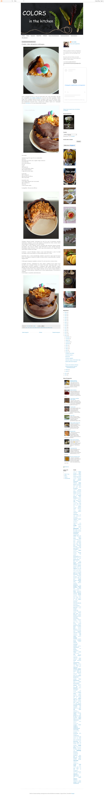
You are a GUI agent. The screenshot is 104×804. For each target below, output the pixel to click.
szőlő (78, 736)
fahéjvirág (74, 539)
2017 (66, 327)
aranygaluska (79, 477)
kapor (80, 581)
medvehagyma (75, 650)
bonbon (74, 491)
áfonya (79, 471)
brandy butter (75, 494)
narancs (75, 663)
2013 (66, 333)
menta (80, 651)
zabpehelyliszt (76, 775)
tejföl (80, 740)
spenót (79, 717)
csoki (28, 327)
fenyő (74, 547)
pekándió (74, 679)
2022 (66, 319)
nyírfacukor (75, 667)
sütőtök (79, 718)
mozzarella (75, 659)
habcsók (74, 567)
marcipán (75, 644)
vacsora (75, 760)
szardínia (74, 722)
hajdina (78, 568)
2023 (66, 317)
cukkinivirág (75, 512)
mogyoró (79, 655)
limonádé (79, 629)
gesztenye (78, 557)
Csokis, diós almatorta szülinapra (71, 364)
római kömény (78, 704)
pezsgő (74, 684)
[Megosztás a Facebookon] (42, 326)
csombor (79, 525)
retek (76, 699)
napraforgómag (76, 662)
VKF (74, 769)
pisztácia (75, 685)
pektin (74, 681)
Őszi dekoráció (25, 37)
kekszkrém (79, 591)
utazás (80, 757)
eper (78, 535)
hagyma (75, 568)
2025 (66, 314)
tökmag (74, 747)
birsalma (79, 489)
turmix (80, 755)
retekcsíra (79, 699)
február (67, 369)
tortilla (74, 746)
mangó (74, 641)
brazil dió (75, 495)
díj (80, 528)
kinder (77, 597)
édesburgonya (76, 532)
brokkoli (79, 495)
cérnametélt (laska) (77, 502)
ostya (76, 669)
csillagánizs (75, 519)
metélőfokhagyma (76, 653)
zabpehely (75, 773)
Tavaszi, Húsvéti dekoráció (54, 35)
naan (74, 661)
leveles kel (75, 625)
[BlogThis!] (39, 326)
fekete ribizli (78, 544)
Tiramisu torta (72, 406)
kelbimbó (74, 592)
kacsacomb (79, 575)
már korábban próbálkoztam (36, 97)
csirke (74, 524)
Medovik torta (72, 431)
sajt (74, 709)
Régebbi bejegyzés (56, 332)
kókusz (79, 599)
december (68, 337)
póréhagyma (75, 689)
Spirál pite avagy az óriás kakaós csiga (72, 359)
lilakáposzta (75, 629)
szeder (79, 724)
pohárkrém (75, 687)
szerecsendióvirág (76, 730)
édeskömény (75, 533)
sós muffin (79, 715)
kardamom (38, 327)
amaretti (79, 476)
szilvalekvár (75, 734)
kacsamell (79, 576)
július (67, 345)
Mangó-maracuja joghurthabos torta (73, 381)
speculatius (75, 717)
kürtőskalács (75, 620)
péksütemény (76, 680)
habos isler (79, 567)
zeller (74, 776)
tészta (78, 742)
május (67, 348)
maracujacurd (75, 643)
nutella (77, 665)
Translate (73, 136)
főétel (80, 550)
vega (80, 764)
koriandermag (75, 610)
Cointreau (79, 507)
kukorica (74, 616)
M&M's (74, 631)
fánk (77, 539)
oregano (79, 668)
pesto (80, 681)
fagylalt (74, 538)
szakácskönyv (76, 720)
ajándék (74, 474)
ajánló (78, 474)
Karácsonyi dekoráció (65, 35)
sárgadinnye (75, 710)
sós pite (75, 716)
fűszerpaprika (76, 556)
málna (74, 636)
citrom (79, 506)
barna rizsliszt (78, 487)
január (67, 371)
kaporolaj (74, 582)
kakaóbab (75, 580)
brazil (80, 494)
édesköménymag (76, 534)
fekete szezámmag (77, 545)
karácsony (75, 585)
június (67, 346)
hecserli (77, 570)
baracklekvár (78, 484)
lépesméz (79, 624)
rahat (80, 696)
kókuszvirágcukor (76, 605)
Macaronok (67, 356)
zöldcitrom (75, 779)
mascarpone (76, 647)
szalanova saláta (77, 721)
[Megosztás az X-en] (41, 326)
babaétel (79, 480)
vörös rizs (79, 769)
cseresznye (75, 517)
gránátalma (75, 564)
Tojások (65, 477)
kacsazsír (75, 577)
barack (74, 484)
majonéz (79, 632)
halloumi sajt (75, 569)
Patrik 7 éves (66, 474)
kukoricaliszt (75, 617)
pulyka (74, 693)
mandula (75, 638)
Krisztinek (28, 103)
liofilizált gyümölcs (76, 630)
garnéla (74, 557)
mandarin (75, 637)
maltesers (79, 636)
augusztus (68, 343)
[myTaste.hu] (66, 466)
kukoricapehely (76, 618)
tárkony (74, 740)
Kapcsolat (33, 35)
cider (74, 506)
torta (46, 327)
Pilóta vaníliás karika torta (75, 422)
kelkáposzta (79, 592)
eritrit (80, 535)
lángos (80, 620)
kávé (74, 588)
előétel (74, 535)
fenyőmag (77, 547)
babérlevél (75, 482)
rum (77, 708)
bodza (74, 490)
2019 (66, 324)
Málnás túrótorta (73, 390)
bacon (80, 482)
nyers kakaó (78, 666)
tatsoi (77, 740)
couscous (79, 508)
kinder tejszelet (78, 598)
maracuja (75, 642)
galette (80, 556)
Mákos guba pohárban (74, 439)
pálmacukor (75, 673)
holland (80, 570)
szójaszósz (75, 736)
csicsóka (79, 518)
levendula (79, 626)
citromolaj (74, 507)
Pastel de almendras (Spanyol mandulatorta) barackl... (71, 367)
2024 (66, 315)
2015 (66, 330)
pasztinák (74, 678)
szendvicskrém (76, 728)
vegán (74, 765)
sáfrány (79, 708)
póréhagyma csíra (77, 690)
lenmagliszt (75, 624)
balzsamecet (75, 483)
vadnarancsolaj (75, 763)
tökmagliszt (79, 747)
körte (77, 613)
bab (74, 480)
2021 (66, 320)
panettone (75, 674)
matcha (74, 648)
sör (77, 716)
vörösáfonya (75, 770)
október (67, 340)
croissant (74, 511)
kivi (73, 599)
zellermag (77, 776)
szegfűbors (75, 726)
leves (74, 627)
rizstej (74, 704)
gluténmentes (76, 559)
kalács (74, 581)
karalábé (75, 586)
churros (76, 505)
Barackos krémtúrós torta (75, 456)
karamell (79, 586)
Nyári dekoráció (74, 35)
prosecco (76, 692)
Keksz (65, 475)
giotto (80, 558)
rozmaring (75, 705)
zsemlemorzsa (76, 783)
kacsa (74, 575)
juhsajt (80, 574)
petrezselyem (76, 683)
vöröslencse (75, 771)
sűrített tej (75, 718)
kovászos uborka (76, 611)
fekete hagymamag (77, 541)
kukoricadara (78, 616)
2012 (66, 335)
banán (80, 483)
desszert (31, 327)
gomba (74, 562)
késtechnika (75, 594)
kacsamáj (75, 576)
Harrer (74, 570)
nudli (74, 665)
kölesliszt (74, 612)
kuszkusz (79, 619)
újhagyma (75, 757)
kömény (79, 612)
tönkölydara (75, 751)
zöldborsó (75, 778)
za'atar (77, 772)
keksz (74, 591)
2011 (66, 373)
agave (80, 472)
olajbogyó (75, 668)
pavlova (79, 678)
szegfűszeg (75, 727)
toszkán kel (78, 746)
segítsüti (74, 712)
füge (80, 553)
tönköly (48, 327)
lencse (74, 623)
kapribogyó (75, 583)
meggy (74, 651)
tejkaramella (43, 327)
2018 (66, 325)
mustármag (79, 660)
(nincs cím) (72, 415)
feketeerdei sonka (77, 546)
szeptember (68, 341)
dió (33, 327)
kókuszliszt (75, 601)
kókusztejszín (75, 604)
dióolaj (76, 529)
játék (74, 573)
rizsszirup (79, 703)
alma (26, 327)
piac (76, 684)
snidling (74, 714)
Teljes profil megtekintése (75, 43)
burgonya (75, 497)
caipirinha (79, 499)
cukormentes (75, 514)
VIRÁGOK (45, 35)
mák (80, 633)
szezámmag (75, 733)
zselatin (75, 782)
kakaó (79, 579)
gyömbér (79, 565)
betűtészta (75, 489)
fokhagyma (75, 549)
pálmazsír (79, 673)
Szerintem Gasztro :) (69, 355)
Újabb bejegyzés (25, 332)
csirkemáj (79, 524)
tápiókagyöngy (78, 739)
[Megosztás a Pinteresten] (43, 326)
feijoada (79, 539)
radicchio (77, 696)
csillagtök (79, 519)
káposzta (79, 582)
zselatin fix (79, 782)
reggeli (79, 698)
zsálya (80, 780)
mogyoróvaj (75, 657)
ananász (74, 477)
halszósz (79, 569)
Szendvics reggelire (69, 358)
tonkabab (74, 745)
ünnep (51, 327)
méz (74, 654)
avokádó (79, 478)
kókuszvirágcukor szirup (77, 606)
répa (74, 699)
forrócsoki (74, 550)
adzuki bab (75, 471)
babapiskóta (75, 481)
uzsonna (75, 759)
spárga (80, 716)
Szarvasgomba (75, 723)
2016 (66, 328)
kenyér (79, 593)
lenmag (80, 623)
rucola (74, 708)
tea (78, 740)
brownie (74, 496)
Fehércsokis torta (73, 448)
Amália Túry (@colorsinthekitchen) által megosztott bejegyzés (78, 99)
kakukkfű (79, 580)
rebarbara (75, 698)
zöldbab (79, 777)
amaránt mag (75, 476)
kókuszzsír (75, 607)
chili (74, 505)
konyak (80, 607)
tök (80, 746)
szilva (80, 733)
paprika (79, 675)
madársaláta (75, 632)
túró (74, 756)
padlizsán (79, 669)
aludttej (80, 475)
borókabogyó (79, 493)
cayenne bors (78, 500)
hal (80, 568)
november (68, 338)
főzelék (79, 552)
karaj (80, 585)
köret (74, 613)
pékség (80, 679)
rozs (80, 705)
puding (79, 692)
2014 (66, 332)
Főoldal (23, 35)
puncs (80, 693)
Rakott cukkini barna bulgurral (71, 361)
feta (80, 547)
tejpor (80, 741)
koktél (76, 599)
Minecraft (79, 654)
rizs (76, 703)
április (67, 350)
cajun (74, 500)
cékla (74, 501)
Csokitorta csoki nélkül (69, 353)
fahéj (35, 327)
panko (80, 674)
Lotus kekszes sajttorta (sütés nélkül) (74, 399)
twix (76, 756)
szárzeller (75, 724)
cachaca (74, 499)
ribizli (74, 702)
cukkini (79, 511)
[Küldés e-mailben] (38, 326)
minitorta (74, 655)
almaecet (74, 475)
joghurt (79, 573)
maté (80, 648)
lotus (80, 630)
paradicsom (76, 677)
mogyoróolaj (75, 656)
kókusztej (79, 603)
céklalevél (79, 501)
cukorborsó (75, 513)
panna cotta (75, 675)
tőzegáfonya (75, 755)
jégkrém (76, 573)
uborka (79, 756)
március (67, 351)
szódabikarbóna (76, 735)
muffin (80, 659)
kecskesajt (79, 588)
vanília (74, 764)
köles (80, 611)
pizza (80, 686)
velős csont (79, 766)
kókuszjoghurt (75, 600)
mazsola (75, 649)
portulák (74, 691)
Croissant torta (67, 478)
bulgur (80, 496)
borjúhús (74, 493)
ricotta (77, 702)
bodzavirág (79, 490)
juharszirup (75, 574)
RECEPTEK (39, 35)
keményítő (75, 593)
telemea (74, 742)
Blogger (72, 793)
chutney (79, 505)
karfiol (80, 587)
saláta (80, 709)
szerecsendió (75, 729)
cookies (74, 508)
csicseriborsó (75, 518)
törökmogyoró (75, 754)
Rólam (28, 35)
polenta (80, 687)
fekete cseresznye (77, 540)
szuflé (80, 736)
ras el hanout (77, 697)
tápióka (74, 739)
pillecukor (79, 684)
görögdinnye (79, 563)
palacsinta (79, 672)
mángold (79, 641)
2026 (66, 312)
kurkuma (74, 619)
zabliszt (80, 772)
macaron (79, 631)
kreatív (80, 613)
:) (65, 363)
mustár (74, 660)
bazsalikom (75, 488)
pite (77, 686)
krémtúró (79, 614)
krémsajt (75, 614)
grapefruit (79, 564)
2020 (66, 322)
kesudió (79, 594)
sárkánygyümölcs (76, 711)
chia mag (79, 503)
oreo (74, 669)
